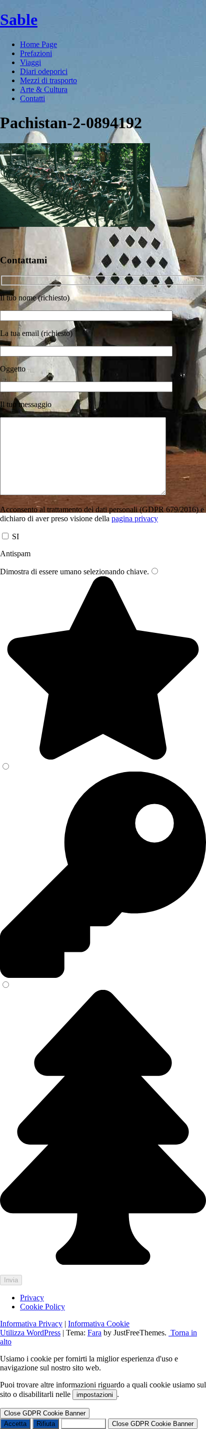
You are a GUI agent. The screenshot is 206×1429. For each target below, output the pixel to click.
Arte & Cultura (44, 89)
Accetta (15, 1423)
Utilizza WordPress (30, 1332)
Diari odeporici (44, 71)
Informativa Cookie (99, 1323)
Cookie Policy (42, 1306)
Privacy (32, 1297)
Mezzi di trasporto (48, 80)
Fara (95, 1332)
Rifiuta (45, 1423)
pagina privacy (135, 518)
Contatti (32, 98)
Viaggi (30, 62)
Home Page (38, 44)
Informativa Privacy (31, 1323)
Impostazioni (83, 1423)
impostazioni (94, 1394)
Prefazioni (36, 53)
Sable (19, 20)
